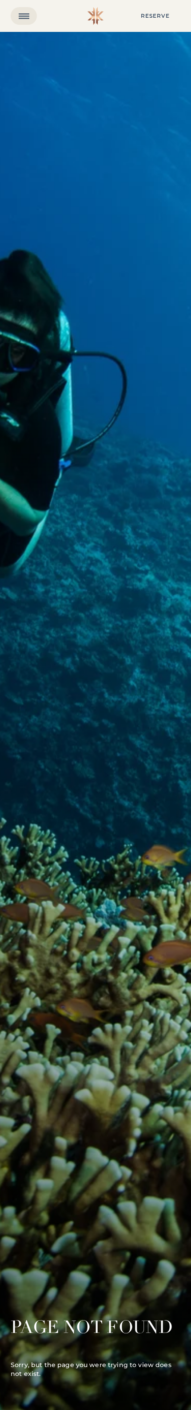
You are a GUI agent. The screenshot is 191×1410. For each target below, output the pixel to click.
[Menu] (24, 16)
